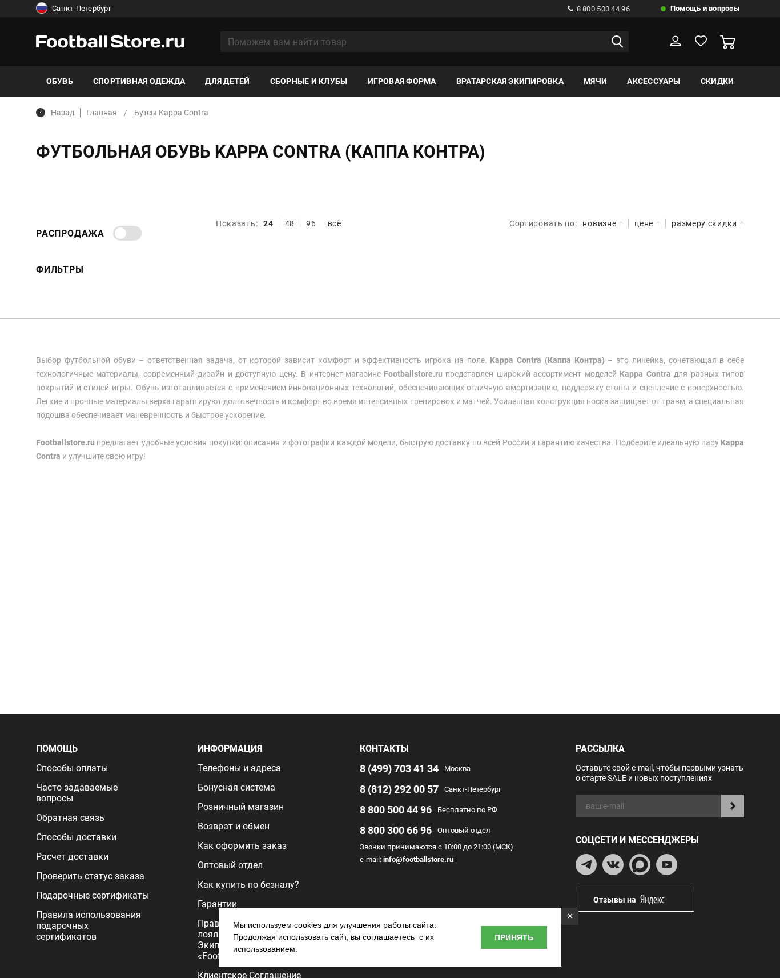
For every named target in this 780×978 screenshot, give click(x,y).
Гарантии (217, 904)
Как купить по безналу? (248, 884)
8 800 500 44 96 (603, 9)
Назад (62, 112)
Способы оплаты (72, 768)
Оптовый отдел (230, 865)
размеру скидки (704, 223)
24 (268, 223)
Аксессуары (653, 81)
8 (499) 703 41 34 (399, 769)
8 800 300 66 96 (396, 830)
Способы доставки (76, 837)
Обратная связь (70, 817)
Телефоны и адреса (239, 768)
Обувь (59, 81)
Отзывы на (614, 899)
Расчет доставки (72, 856)
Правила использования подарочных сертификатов (88, 925)
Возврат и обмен (234, 826)
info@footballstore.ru (418, 859)
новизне (599, 223)
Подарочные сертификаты (92, 895)
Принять (513, 937)
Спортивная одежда (139, 81)
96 (311, 223)
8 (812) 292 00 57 (399, 789)
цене (643, 223)
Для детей (227, 81)
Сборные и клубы (309, 81)
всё (334, 223)
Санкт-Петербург (81, 8)
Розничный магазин (241, 806)
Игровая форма (402, 81)
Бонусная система (236, 787)
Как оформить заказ (242, 845)
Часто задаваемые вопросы (77, 793)
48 (290, 223)
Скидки (717, 81)
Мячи (595, 81)
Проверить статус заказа (90, 876)
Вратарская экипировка (510, 81)
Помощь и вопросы (705, 8)
